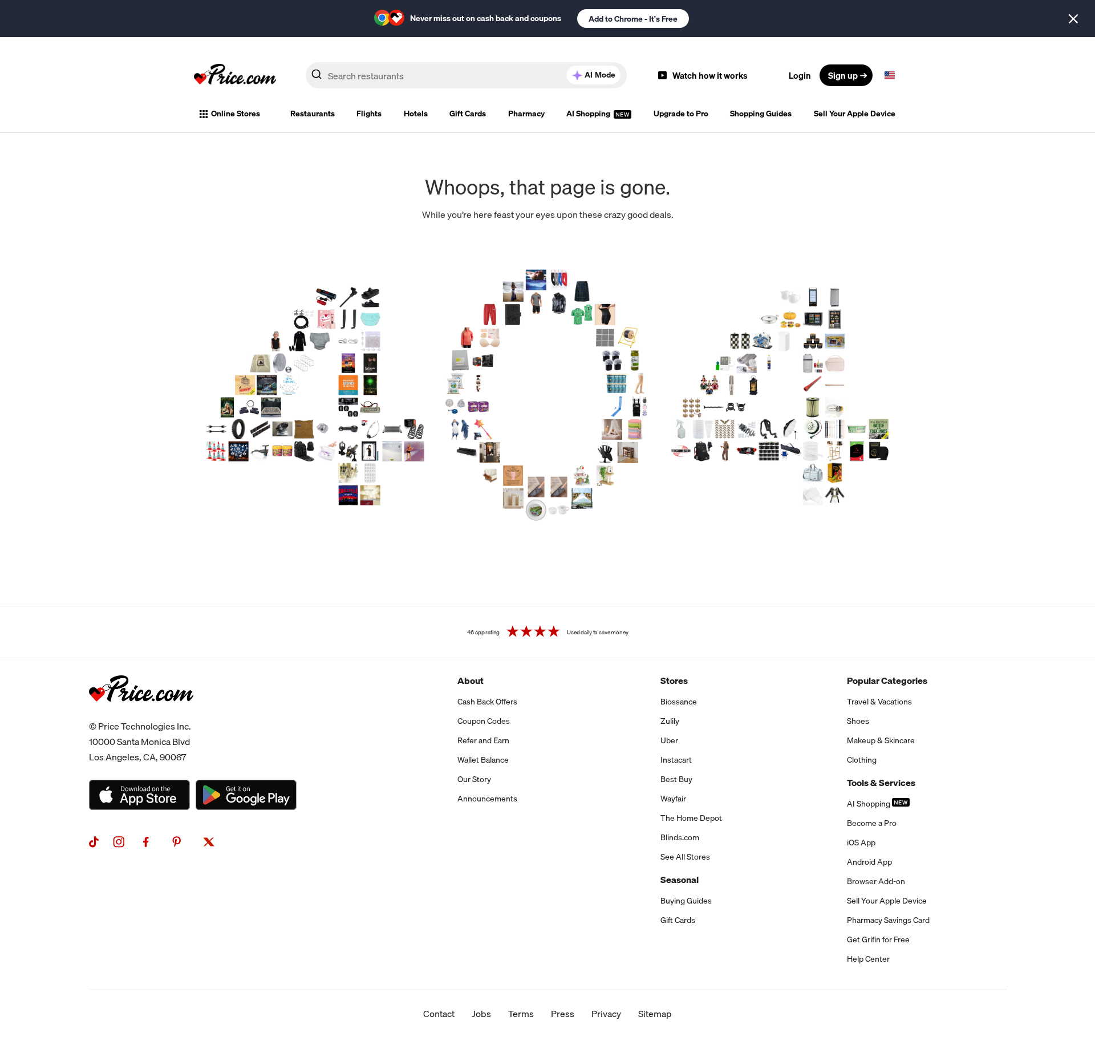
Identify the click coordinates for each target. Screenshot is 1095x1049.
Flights (369, 113)
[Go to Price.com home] (235, 75)
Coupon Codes (483, 721)
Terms (521, 1013)
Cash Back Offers (487, 701)
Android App (869, 862)
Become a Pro (872, 823)
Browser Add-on (876, 881)
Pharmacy (526, 113)
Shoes (858, 721)
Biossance (678, 701)
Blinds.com (679, 837)
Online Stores (235, 113)
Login (800, 75)
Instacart (676, 760)
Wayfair (673, 798)
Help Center (868, 959)
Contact (439, 1013)
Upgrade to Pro (681, 113)
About (470, 680)
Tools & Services (881, 782)
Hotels (416, 113)
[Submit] (316, 77)
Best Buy (676, 779)
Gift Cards (467, 113)
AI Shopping (589, 113)
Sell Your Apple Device (854, 113)
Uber (669, 740)
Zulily (669, 721)
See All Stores (685, 856)
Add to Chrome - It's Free (633, 19)
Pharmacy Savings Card (888, 920)
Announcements (487, 798)
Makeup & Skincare (881, 740)
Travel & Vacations (879, 701)
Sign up (843, 75)
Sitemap (655, 1013)
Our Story (474, 779)
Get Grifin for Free (878, 939)
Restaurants (312, 113)
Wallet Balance (483, 760)
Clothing (862, 760)
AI (600, 74)
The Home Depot (691, 818)
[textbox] (890, 75)
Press (562, 1013)
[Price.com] (141, 714)
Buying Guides (686, 900)
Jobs (481, 1013)
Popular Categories (887, 680)
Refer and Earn (483, 740)
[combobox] (466, 75)
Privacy (606, 1013)
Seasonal (679, 879)
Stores (674, 680)
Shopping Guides (761, 113)
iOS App (861, 842)
